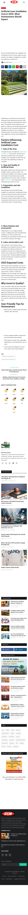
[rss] (9, 854)
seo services (4, 743)
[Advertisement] (14, 36)
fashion (12, 733)
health (2, 538)
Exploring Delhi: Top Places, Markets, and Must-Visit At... (18, 714)
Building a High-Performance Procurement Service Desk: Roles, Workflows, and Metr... (14, 378)
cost (3, 730)
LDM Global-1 (4, 529)
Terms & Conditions (12, 876)
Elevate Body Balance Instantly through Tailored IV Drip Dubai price (14, 370)
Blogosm (3, 8)
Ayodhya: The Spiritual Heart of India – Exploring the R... (18, 696)
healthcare (4, 736)
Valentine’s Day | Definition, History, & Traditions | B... (17, 602)
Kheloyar (9, 746)
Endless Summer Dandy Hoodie (10, 567)
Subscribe (23, 864)
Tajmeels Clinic (5, 733)
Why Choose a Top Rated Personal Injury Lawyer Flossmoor (12, 502)
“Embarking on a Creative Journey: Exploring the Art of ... (14, 841)
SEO (17, 743)
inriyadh (18, 730)
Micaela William (4, 480)
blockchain (11, 736)
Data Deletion (9, 879)
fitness (3, 746)
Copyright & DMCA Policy (19, 879)
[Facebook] (2, 854)
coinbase (12, 743)
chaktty (12, 621)
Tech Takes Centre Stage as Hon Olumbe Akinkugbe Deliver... (19, 619)
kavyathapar (13, 614)
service (17, 736)
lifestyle (21, 743)
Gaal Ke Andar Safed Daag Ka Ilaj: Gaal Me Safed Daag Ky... (13, 535)
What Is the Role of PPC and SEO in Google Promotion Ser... (13, 543)
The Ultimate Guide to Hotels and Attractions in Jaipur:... (18, 687)
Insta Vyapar (3, 546)
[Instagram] (6, 854)
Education (11, 740)
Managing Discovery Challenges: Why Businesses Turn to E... (11, 526)
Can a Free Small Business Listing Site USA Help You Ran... (18, 634)
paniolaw (3, 505)
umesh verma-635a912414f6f (16, 605)
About (3, 879)
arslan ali (3, 569)
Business (18, 733)
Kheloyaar (16, 746)
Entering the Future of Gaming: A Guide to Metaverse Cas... (13, 845)
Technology (4, 740)
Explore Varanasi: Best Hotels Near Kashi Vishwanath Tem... (18, 678)
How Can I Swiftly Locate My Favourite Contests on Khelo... (18, 627)
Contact (4, 876)
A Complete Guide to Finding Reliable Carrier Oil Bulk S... (18, 611)
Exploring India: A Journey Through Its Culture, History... (18, 705)
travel (12, 730)
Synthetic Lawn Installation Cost (9, 359)
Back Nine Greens (8, 62)
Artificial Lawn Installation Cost (8, 356)
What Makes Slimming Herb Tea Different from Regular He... (13, 477)
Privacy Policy (21, 876)
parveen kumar (14, 629)
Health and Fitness (20, 740)
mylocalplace (13, 637)
